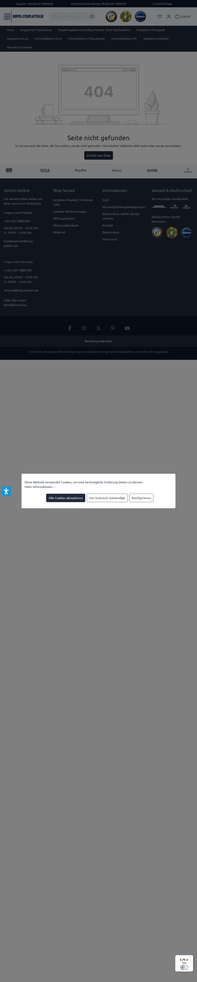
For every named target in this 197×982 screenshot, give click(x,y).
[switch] (184, 967)
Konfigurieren (141, 498)
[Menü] (191, 957)
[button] (6, 491)
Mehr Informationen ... (40, 487)
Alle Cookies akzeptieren (66, 498)
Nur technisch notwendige (107, 498)
